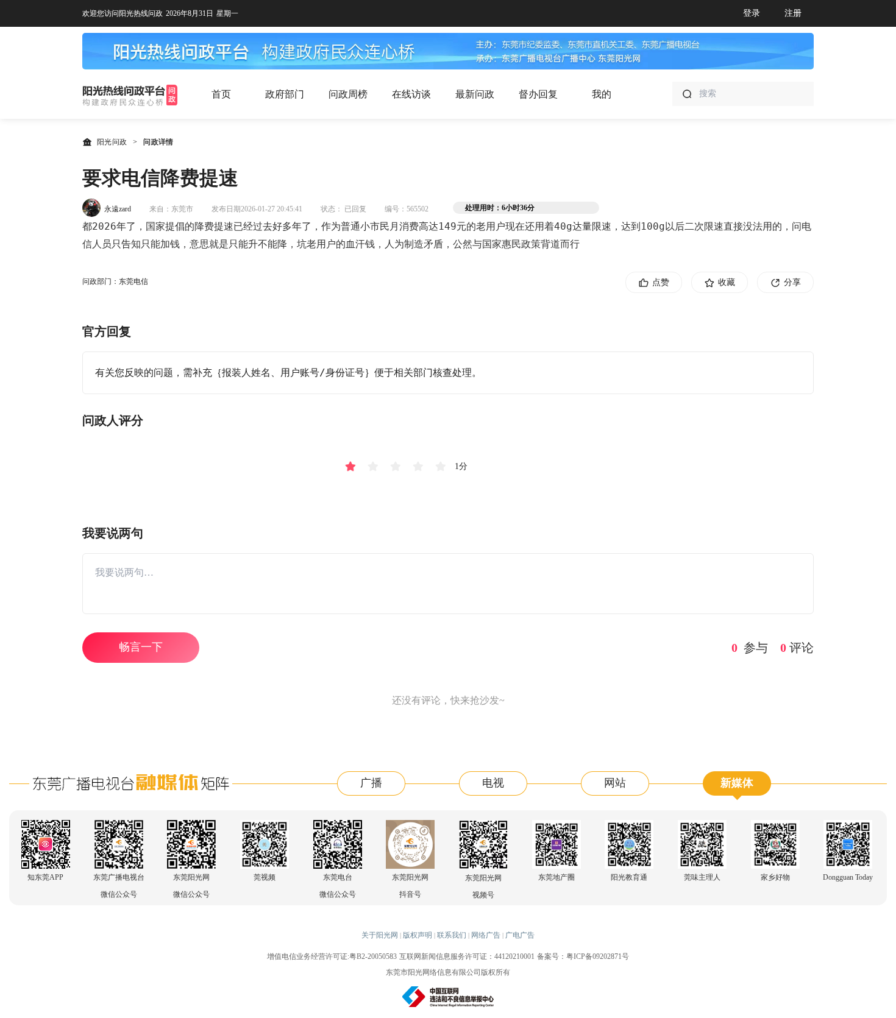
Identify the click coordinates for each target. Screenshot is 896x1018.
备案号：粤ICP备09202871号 (583, 956)
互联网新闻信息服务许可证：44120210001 (467, 956)
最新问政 (474, 94)
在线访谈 (411, 94)
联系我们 (451, 935)
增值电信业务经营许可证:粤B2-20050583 (332, 956)
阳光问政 (112, 142)
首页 (221, 94)
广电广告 (520, 935)
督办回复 (538, 94)
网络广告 (485, 935)
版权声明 (417, 935)
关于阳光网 (379, 935)
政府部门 (284, 94)
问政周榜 (348, 94)
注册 (793, 13)
